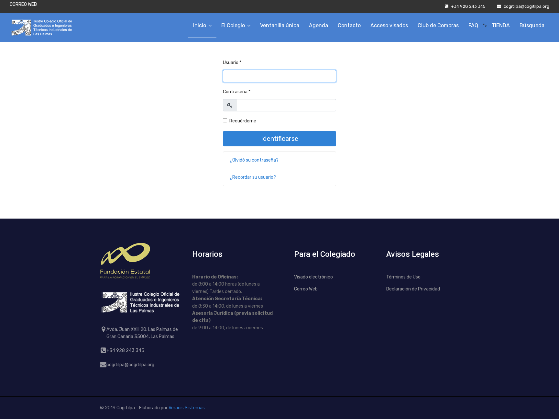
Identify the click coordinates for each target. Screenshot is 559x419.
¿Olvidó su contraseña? (254, 160)
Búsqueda (532, 25)
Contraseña (236, 92)
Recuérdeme (242, 121)
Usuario (232, 62)
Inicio (199, 25)
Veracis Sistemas (187, 408)
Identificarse (279, 138)
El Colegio (233, 25)
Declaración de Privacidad (413, 289)
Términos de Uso (403, 277)
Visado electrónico (313, 277)
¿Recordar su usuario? (253, 177)
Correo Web (306, 289)
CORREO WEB (23, 4)
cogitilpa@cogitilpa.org (526, 6)
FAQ (473, 25)
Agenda (318, 25)
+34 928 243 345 (468, 6)
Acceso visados (389, 25)
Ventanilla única (279, 25)
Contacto (349, 25)
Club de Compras (438, 25)
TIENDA (501, 25)
